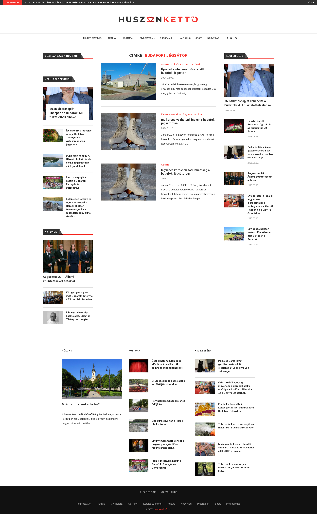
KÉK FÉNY (111, 38)
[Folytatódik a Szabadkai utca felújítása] (138, 405)
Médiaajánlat (233, 503)
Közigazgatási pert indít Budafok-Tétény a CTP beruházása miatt (79, 296)
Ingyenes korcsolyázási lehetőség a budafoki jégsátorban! (185, 171)
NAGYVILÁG (213, 38)
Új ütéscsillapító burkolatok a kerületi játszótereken (168, 382)
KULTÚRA (128, 38)
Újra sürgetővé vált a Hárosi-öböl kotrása (168, 422)
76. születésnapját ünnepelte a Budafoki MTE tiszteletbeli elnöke (247, 103)
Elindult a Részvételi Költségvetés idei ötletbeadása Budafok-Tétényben (236, 408)
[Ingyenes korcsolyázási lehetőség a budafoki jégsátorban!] (128, 182)
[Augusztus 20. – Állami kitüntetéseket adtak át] (234, 178)
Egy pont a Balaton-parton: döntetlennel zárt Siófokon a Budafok (259, 234)
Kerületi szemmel (182, 64)
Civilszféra (116, 503)
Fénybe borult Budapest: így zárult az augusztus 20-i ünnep (259, 126)
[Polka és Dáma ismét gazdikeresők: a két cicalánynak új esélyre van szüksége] (234, 152)
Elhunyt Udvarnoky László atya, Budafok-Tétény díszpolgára (78, 316)
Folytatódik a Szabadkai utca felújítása (168, 402)
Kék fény (133, 503)
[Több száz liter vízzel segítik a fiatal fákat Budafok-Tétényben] (205, 429)
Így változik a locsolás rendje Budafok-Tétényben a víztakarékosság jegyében (78, 137)
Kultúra (171, 503)
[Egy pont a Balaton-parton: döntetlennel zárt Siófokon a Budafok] (234, 233)
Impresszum (84, 503)
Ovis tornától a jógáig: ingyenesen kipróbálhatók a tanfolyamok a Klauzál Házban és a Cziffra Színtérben (260, 204)
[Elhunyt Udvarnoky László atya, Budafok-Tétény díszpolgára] (53, 317)
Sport (197, 64)
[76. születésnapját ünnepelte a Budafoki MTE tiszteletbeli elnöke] (249, 80)
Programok (187, 114)
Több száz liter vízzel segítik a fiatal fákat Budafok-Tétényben (236, 426)
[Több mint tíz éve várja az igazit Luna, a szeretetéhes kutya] (205, 469)
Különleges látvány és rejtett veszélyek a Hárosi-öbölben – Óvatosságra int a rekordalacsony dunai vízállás (78, 208)
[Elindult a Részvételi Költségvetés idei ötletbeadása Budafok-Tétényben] (205, 409)
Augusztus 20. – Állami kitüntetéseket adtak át (64, 2)
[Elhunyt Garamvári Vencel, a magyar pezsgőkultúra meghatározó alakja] (138, 445)
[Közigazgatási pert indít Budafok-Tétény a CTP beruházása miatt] (53, 297)
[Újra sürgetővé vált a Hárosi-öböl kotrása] (138, 425)
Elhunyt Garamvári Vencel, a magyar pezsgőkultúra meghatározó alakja (168, 444)
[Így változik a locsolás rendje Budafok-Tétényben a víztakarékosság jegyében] (53, 135)
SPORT (198, 38)
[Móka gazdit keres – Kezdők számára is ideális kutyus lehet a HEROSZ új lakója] (205, 449)
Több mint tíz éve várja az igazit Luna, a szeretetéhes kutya (234, 468)
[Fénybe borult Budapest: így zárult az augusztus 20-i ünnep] (234, 126)
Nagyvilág (186, 503)
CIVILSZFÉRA (146, 38)
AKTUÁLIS (185, 38)
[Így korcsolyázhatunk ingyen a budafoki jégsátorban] (128, 131)
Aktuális (165, 64)
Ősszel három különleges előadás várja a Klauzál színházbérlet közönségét (167, 364)
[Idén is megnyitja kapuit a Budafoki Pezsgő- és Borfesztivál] (53, 182)
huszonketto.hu (163, 509)
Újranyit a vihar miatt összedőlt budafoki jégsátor (182, 71)
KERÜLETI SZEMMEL (92, 38)
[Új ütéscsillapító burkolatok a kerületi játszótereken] (138, 385)
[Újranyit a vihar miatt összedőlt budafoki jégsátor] (128, 81)
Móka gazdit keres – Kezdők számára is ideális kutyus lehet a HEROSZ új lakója (236, 448)
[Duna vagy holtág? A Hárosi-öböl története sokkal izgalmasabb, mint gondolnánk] (53, 160)
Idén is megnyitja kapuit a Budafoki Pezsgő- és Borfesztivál (76, 182)
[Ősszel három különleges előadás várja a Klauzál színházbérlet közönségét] (138, 365)
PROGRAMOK (166, 38)
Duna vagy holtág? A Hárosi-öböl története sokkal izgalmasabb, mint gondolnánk (78, 161)
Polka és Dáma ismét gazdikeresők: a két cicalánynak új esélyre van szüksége (260, 152)
